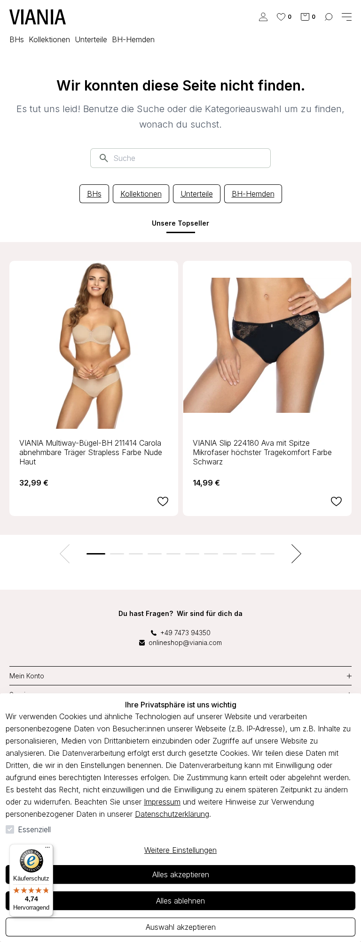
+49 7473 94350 (185, 633)
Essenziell (34, 829)
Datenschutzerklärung (172, 814)
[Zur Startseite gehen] (37, 16)
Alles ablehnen (180, 900)
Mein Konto (26, 676)
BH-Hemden (253, 193)
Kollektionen (141, 193)
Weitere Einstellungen (180, 850)
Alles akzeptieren (180, 874)
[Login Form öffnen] (263, 17)
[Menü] (47, 849)
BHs (94, 193)
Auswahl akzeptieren (181, 927)
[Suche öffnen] (328, 17)
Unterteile (196, 193)
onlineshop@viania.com (185, 642)
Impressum (162, 801)
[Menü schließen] (347, 17)
